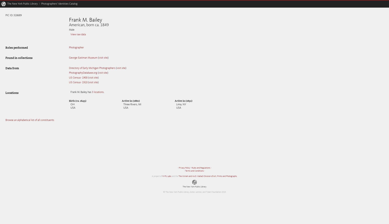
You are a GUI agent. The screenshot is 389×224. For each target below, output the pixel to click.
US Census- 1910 (78, 82)
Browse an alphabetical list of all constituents (29, 120)
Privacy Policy (184, 168)
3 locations (98, 92)
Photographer (76, 47)
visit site (103, 57)
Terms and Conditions (194, 171)
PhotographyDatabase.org (83, 72)
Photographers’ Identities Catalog (59, 3)
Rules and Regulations (201, 168)
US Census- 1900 (78, 77)
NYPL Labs (166, 176)
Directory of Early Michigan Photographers (92, 68)
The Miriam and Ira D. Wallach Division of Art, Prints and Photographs (208, 176)
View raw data (78, 34)
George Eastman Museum (83, 57)
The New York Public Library (22, 3)
